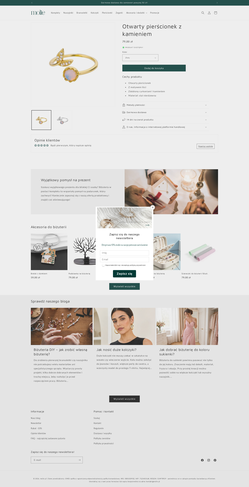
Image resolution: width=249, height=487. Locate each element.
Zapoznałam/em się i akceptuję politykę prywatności (125, 265)
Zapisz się (124, 273)
